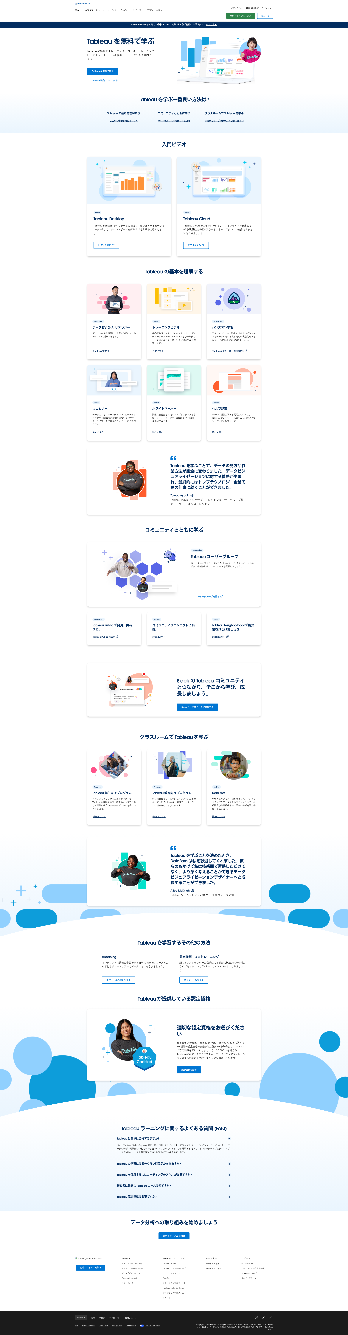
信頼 (93, 1318)
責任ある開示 (117, 1325)
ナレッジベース (248, 1263)
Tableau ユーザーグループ (174, 1268)
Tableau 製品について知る (105, 80)
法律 (76, 1325)
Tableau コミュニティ (173, 1258)
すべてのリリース (249, 1278)
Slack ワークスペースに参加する (197, 707)
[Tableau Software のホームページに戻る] (86, 4)
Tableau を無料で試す (102, 71)
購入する (265, 15)
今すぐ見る (211, 24)
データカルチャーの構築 (132, 1268)
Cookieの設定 (131, 1325)
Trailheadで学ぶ (101, 351)
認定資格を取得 (189, 1069)
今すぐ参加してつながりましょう (174, 120)
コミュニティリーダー (172, 1273)
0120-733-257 (252, 8)
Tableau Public (169, 1263)
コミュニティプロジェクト (174, 1283)
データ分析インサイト (131, 1273)
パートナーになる (213, 1268)
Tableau (126, 1258)
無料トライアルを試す (241, 15)
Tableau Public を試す (104, 636)
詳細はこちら (159, 636)
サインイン (266, 8)
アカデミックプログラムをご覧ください (224, 120)
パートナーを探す (213, 1263)
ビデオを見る (104, 245)
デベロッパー (115, 1318)
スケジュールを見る (194, 980)
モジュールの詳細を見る (118, 980)
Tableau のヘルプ (249, 1273)
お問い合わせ (237, 8)
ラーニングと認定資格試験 (252, 1268)
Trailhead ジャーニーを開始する (228, 351)
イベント (166, 1298)
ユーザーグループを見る (207, 596)
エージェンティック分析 (132, 1263)
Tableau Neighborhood (173, 1288)
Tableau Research (130, 1278)
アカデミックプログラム (173, 1293)
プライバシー (103, 1325)
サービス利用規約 (88, 1325)
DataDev (166, 1278)
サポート (245, 1258)
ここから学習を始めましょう (124, 120)
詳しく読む (158, 432)
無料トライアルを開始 (174, 1235)
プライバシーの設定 (152, 1325)
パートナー (211, 1258)
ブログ (102, 1318)
